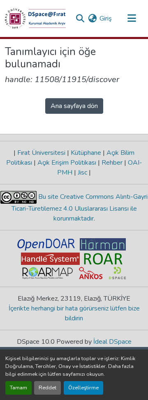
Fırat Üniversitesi (41, 152)
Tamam (18, 387)
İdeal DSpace (112, 341)
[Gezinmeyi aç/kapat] (131, 18)
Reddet (47, 387)
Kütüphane (86, 152)
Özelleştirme (83, 387)
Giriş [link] (105, 18)
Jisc (82, 172)
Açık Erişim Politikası (67, 162)
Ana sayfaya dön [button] (74, 105)
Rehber (112, 162)
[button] (35, 18)
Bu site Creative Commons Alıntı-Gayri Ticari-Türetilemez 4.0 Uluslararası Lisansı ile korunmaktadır (80, 207)
